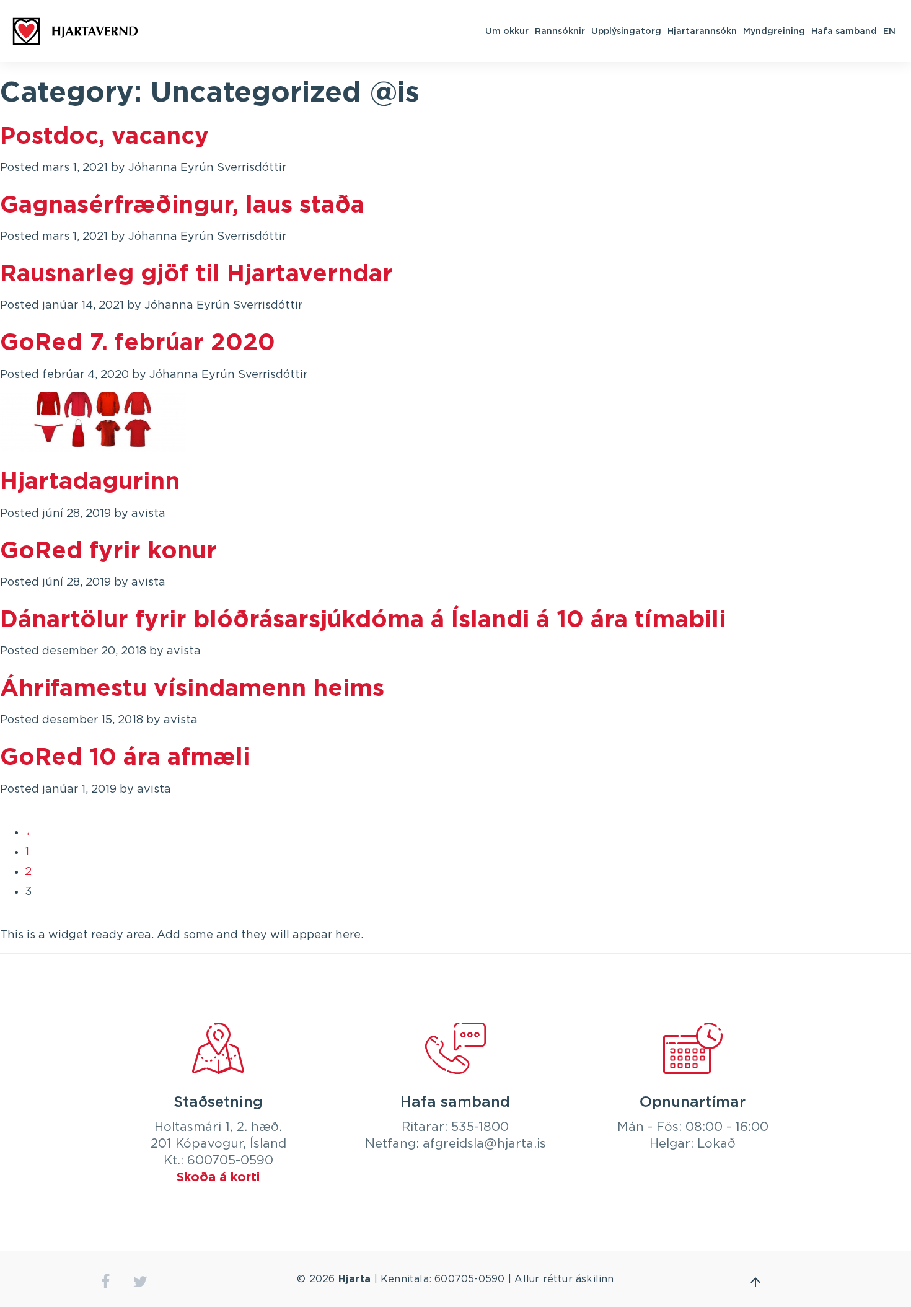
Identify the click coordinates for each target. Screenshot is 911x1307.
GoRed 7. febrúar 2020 (137, 343)
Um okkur (507, 30)
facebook (105, 1282)
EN (889, 30)
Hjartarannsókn (702, 30)
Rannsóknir (560, 30)
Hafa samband (844, 30)
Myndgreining (774, 30)
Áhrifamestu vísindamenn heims (192, 689)
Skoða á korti (218, 1177)
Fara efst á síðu (755, 1282)
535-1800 (480, 1127)
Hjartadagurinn (90, 482)
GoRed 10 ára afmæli (125, 758)
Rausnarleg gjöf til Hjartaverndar (196, 274)
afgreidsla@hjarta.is (484, 1144)
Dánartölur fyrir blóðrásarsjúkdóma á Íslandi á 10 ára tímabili (363, 620)
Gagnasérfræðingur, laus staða (182, 206)
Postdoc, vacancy (104, 137)
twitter (140, 1282)
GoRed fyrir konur (108, 551)
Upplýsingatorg (626, 30)
